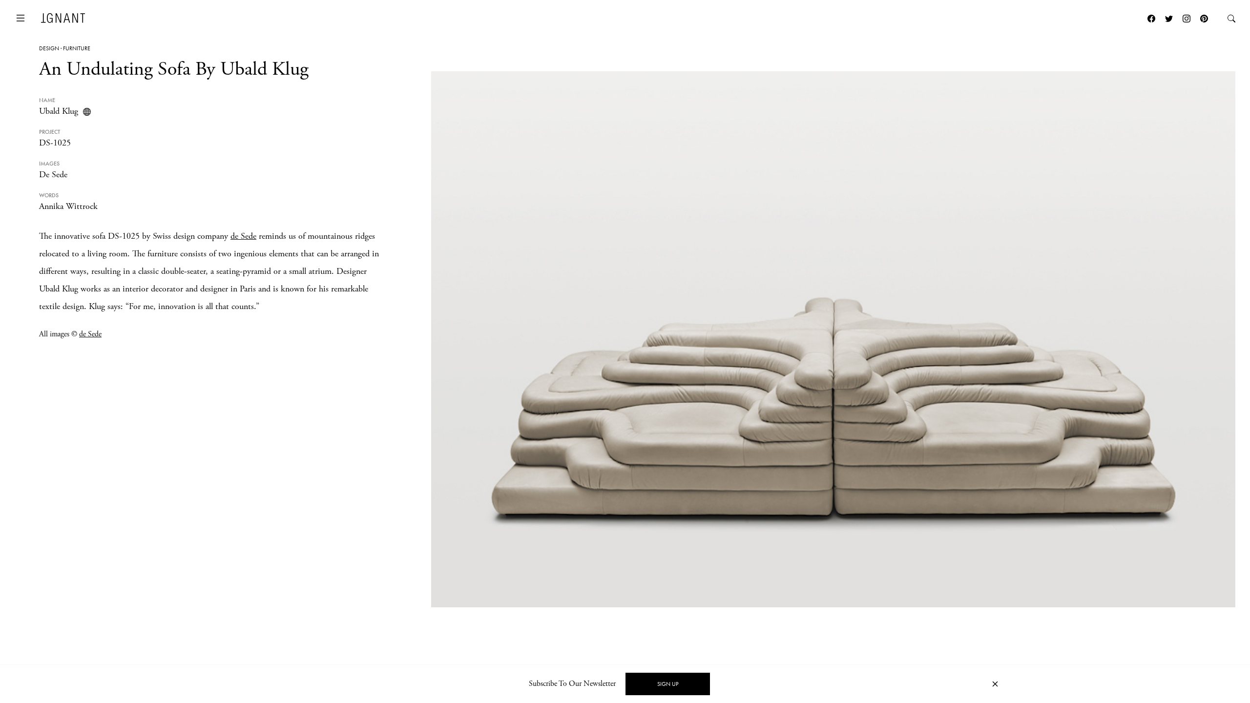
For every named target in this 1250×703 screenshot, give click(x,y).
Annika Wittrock (68, 206)
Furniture (76, 48)
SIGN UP (667, 684)
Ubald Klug (58, 111)
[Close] (995, 684)
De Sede (53, 174)
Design (49, 48)
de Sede (243, 236)
